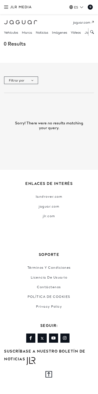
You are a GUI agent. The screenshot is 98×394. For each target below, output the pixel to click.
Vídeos (76, 32)
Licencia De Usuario (49, 277)
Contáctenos (49, 286)
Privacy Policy (49, 306)
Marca (27, 32)
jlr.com (49, 215)
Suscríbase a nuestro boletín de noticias (44, 355)
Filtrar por (16, 80)
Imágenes (59, 32)
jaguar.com (49, 206)
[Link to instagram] (65, 338)
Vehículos (11, 32)
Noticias (42, 32)
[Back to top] (49, 375)
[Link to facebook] (30, 338)
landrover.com (49, 196)
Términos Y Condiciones (49, 267)
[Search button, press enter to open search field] (91, 32)
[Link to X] (42, 338)
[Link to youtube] (53, 338)
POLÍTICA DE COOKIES (49, 296)
